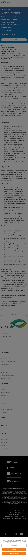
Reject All (14, 549)
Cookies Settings (14, 545)
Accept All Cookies (14, 553)
